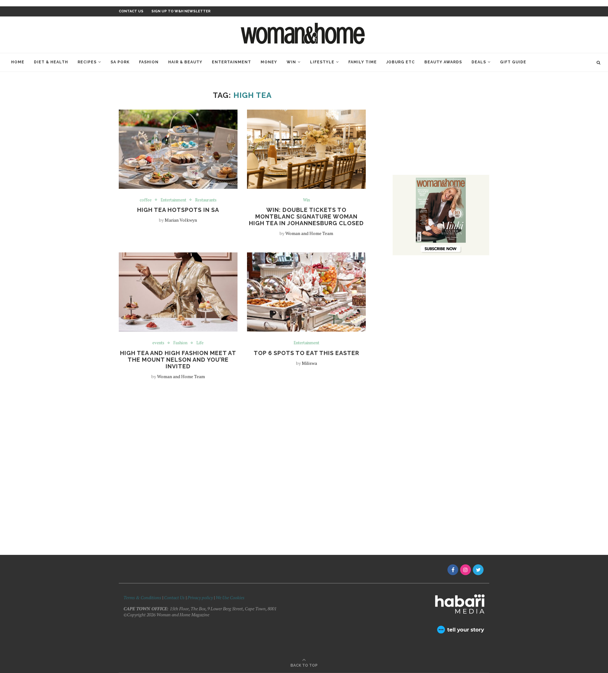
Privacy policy (200, 597)
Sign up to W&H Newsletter (181, 11)
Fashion (149, 62)
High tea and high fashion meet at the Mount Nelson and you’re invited (178, 360)
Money (269, 62)
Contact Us (175, 597)
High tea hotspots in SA (178, 209)
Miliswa (309, 363)
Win (291, 62)
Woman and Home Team (309, 233)
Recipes (87, 62)
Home (17, 62)
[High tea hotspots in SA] (178, 149)
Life (200, 343)
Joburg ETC (400, 62)
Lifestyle (322, 62)
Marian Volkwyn (181, 220)
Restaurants (206, 200)
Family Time (362, 62)
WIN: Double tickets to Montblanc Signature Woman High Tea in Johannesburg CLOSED (306, 216)
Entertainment (231, 62)
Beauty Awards (443, 62)
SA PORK (120, 62)
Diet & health (51, 62)
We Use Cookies (230, 597)
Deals (479, 62)
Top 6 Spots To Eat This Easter (306, 353)
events (158, 343)
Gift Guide (513, 62)
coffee (146, 200)
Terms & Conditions (142, 597)
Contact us (131, 11)
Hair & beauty (185, 62)
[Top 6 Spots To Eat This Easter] (306, 292)
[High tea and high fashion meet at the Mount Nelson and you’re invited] (178, 292)
